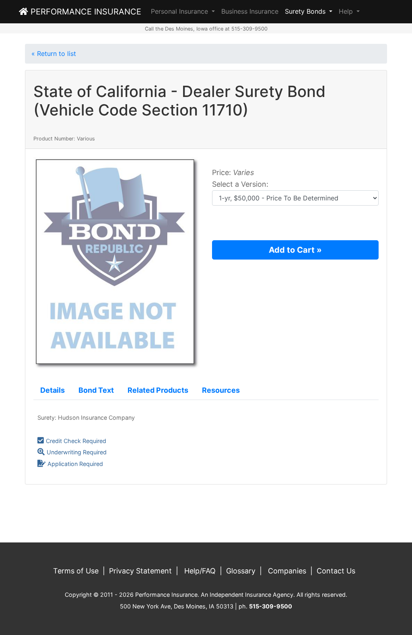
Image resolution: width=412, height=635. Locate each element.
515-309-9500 (270, 606)
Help (347, 11)
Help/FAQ (200, 571)
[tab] (52, 390)
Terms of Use (76, 571)
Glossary (240, 571)
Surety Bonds (306, 11)
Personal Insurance (180, 11)
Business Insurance (249, 11)
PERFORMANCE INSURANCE (84, 11)
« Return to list (53, 53)
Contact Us (336, 571)
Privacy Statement (140, 571)
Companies (287, 571)
